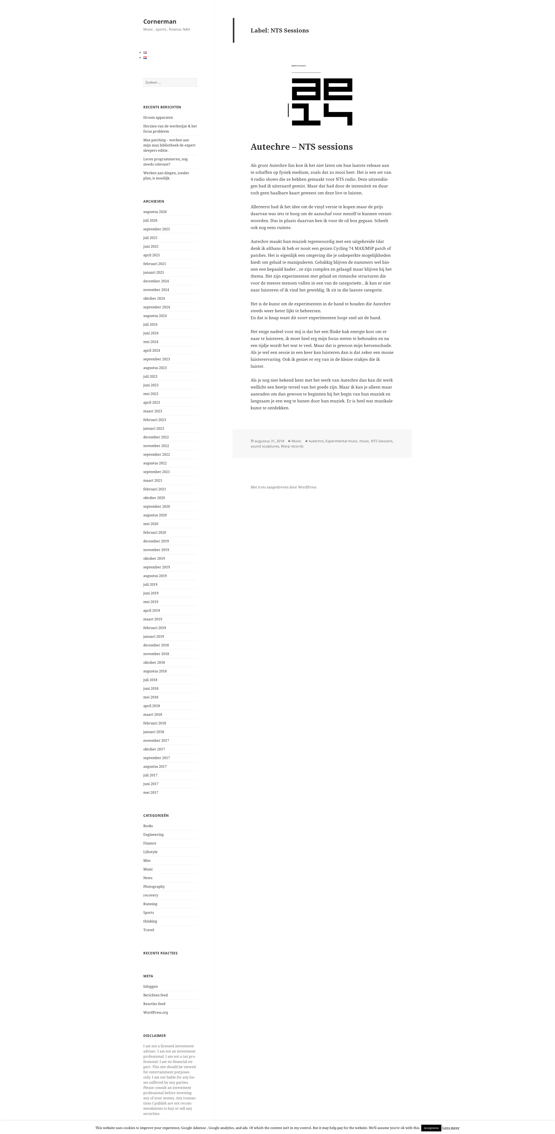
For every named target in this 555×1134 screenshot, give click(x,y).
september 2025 (156, 229)
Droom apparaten (158, 117)
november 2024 (156, 289)
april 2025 (151, 255)
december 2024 (156, 281)
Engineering (153, 834)
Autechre (316, 441)
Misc (147, 860)
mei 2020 (150, 523)
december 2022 (156, 437)
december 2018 (156, 645)
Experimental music (341, 441)
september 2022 (156, 454)
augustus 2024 (155, 315)
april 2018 (151, 705)
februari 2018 (154, 723)
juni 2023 (150, 385)
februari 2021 (154, 489)
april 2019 (151, 610)
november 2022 (156, 445)
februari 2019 (154, 627)
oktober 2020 (154, 497)
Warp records (292, 446)
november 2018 (156, 653)
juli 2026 (150, 220)
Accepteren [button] (431, 1128)
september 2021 (156, 471)
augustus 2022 (155, 463)
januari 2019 (153, 636)
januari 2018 (153, 731)
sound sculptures (265, 446)
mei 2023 (150, 393)
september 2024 (156, 307)
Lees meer (451, 1128)
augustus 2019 (155, 575)
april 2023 (151, 402)
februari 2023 (154, 419)
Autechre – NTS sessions (302, 146)
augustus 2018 (155, 671)
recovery (150, 895)
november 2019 (156, 549)
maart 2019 (152, 619)
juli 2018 (150, 679)
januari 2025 (153, 272)
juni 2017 (150, 783)
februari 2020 (154, 532)
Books (148, 825)
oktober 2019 (154, 558)
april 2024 (151, 350)
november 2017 (156, 740)
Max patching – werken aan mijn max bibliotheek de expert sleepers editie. (169, 145)
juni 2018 (150, 688)
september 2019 (156, 567)
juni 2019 (150, 593)
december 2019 (156, 541)
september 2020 (156, 506)
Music (148, 869)
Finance (149, 843)
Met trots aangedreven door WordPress (283, 487)
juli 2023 (150, 376)
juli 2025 (150, 237)
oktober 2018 (154, 662)
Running (150, 903)
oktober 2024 (154, 298)
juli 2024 (150, 324)
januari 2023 (153, 428)
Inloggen (150, 986)
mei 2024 (150, 341)
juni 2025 (150, 246)
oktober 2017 (154, 749)
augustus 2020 (155, 515)
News (147, 877)
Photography (154, 886)
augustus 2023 (155, 367)
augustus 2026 (155, 211)
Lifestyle (150, 851)
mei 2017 (150, 792)
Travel (148, 929)
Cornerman (159, 21)
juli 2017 (150, 775)
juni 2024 (150, 333)
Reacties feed (154, 1003)
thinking (150, 921)
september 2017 (156, 757)
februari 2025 (154, 263)
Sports (148, 912)
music (364, 441)
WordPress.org (155, 1012)
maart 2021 (152, 480)
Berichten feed (155, 995)
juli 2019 (150, 584)
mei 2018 (150, 697)
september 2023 (156, 359)
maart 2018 (152, 714)
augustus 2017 (155, 766)
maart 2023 (152, 411)
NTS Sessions (382, 441)
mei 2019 (150, 601)
